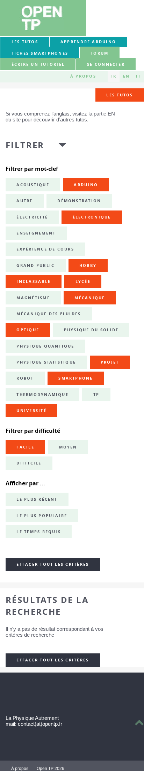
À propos (83, 76)
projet (110, 362)
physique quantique (45, 346)
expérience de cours (45, 249)
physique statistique (46, 362)
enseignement (36, 233)
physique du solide (91, 330)
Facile (25, 447)
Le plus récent (36, 499)
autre (24, 201)
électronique (92, 217)
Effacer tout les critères (52, 564)
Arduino (86, 185)
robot (25, 378)
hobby (87, 265)
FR (113, 76)
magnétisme (33, 298)
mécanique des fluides (48, 314)
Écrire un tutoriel (38, 64)
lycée (83, 281)
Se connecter (106, 64)
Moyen (68, 447)
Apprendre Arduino (88, 42)
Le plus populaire (41, 515)
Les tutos (25, 42)
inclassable (33, 281)
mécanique (89, 298)
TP (96, 394)
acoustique (32, 185)
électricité (32, 217)
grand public (35, 265)
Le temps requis (38, 531)
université (31, 410)
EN (126, 76)
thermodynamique (42, 394)
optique (27, 330)
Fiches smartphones (40, 53)
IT (138, 76)
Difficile (28, 463)
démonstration (79, 201)
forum (99, 53)
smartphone (75, 378)
